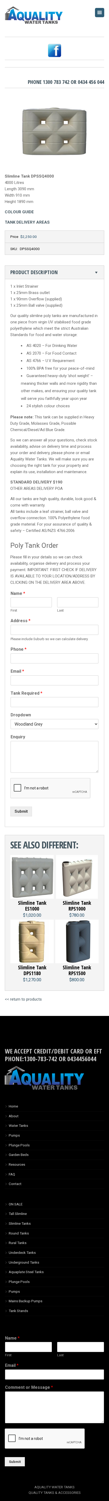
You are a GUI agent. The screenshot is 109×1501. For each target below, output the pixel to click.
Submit (21, 811)
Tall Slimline (18, 1213)
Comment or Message (29, 1387)
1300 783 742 (56, 81)
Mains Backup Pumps (25, 1301)
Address (20, 620)
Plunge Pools (19, 1145)
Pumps (14, 1135)
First (14, 610)
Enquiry (18, 736)
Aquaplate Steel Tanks (26, 1272)
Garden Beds (19, 1154)
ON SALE (15, 1204)
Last (60, 610)
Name (18, 593)
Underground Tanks (24, 1262)
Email (17, 671)
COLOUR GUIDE (19, 212)
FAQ (12, 1174)
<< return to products (23, 999)
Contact (15, 1184)
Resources (17, 1164)
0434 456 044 (91, 81)
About (14, 1116)
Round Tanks (19, 1233)
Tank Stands (18, 1311)
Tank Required (26, 693)
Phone (18, 649)
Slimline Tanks (20, 1223)
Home (13, 1106)
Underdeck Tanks (22, 1252)
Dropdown (21, 714)
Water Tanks (18, 1125)
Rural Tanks (17, 1243)
